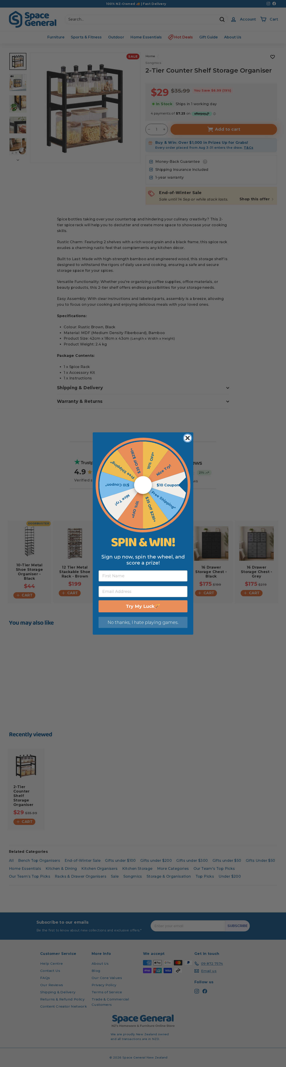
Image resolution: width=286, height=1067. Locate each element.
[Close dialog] (187, 438)
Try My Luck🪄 (143, 606)
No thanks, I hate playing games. (143, 622)
